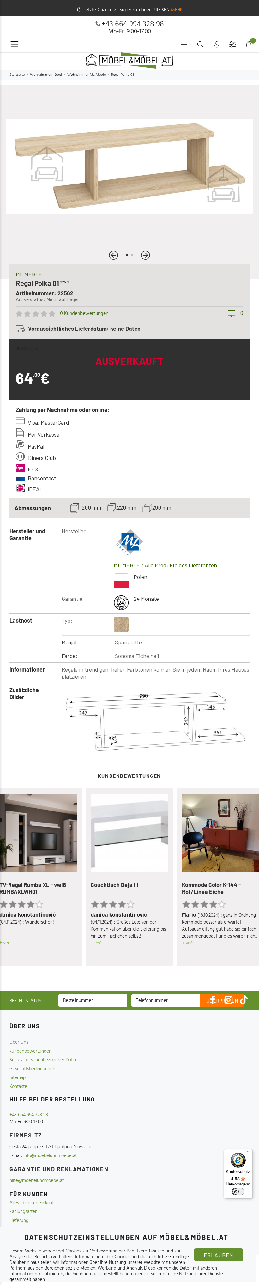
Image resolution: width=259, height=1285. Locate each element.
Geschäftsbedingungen (32, 1069)
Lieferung (18, 1220)
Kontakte (18, 1086)
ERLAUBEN (218, 1255)
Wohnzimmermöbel (46, 75)
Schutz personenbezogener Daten (43, 1060)
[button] (113, 255)
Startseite (17, 75)
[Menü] (249, 1153)
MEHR (177, 10)
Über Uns (18, 1042)
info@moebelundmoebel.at (50, 1156)
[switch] (238, 1191)
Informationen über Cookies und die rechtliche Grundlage (132, 1257)
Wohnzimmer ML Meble (86, 75)
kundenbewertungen (30, 1051)
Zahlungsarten (23, 1212)
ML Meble (29, 274)
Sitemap (17, 1078)
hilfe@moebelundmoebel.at (36, 1181)
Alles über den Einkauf (31, 1203)
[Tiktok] (244, 999)
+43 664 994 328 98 (132, 24)
